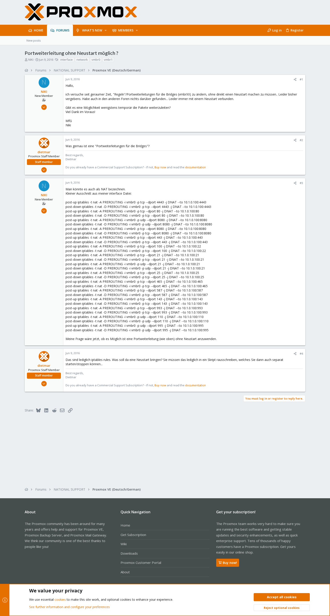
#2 (301, 140)
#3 (301, 183)
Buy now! (230, 562)
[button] (106, 30)
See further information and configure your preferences (69, 607)
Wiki (124, 544)
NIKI (30, 60)
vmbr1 (108, 60)
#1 (301, 79)
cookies (60, 599)
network (82, 60)
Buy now (160, 167)
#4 (301, 353)
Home (125, 525)
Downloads (129, 553)
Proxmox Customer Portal (141, 562)
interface (66, 60)
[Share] (295, 79)
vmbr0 (96, 60)
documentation (195, 167)
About (125, 572)
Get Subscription (133, 534)
